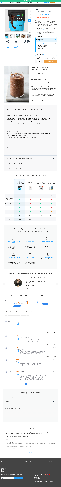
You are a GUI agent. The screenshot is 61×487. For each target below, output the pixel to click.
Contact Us (37, 467)
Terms (53, 481)
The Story (26, 462)
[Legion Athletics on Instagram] (45, 474)
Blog (13, 461)
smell (22, 315)
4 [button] (32, 384)
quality (25, 315)
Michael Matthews (50, 461)
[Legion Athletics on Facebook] (43, 474)
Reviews (2, 470)
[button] (18, 0)
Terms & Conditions (50, 462)
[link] (32, 306)
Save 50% (46, 2)
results (12, 315)
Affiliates (26, 467)
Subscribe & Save (3, 468)
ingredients (18, 315)
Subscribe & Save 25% (39, 39)
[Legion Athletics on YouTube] (50, 474)
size (6, 315)
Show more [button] (31, 315)
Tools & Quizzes (15, 462)
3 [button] (30, 384)
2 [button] (28, 384)
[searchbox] (9, 311)
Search (57, 3)
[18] (16, 142)
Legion (5, 2)
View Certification (9, 448)
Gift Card (2, 467)
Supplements (3, 462)
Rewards (2, 469)
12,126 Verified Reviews (45, 14)
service (28, 315)
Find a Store (52, 2)
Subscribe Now (36, 0)
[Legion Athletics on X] (41, 474)
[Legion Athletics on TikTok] (48, 474)
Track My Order (38, 462)
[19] (17, 142)
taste (14, 315)
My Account (37, 461)
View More (30, 416)
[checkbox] (28, 311)
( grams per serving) (22, 116)
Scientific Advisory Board (28, 461)
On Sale (2, 461)
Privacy (51, 481)
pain (8, 315)
